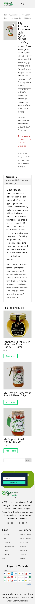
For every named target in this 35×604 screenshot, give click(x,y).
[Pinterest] (23, 523)
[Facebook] (8, 523)
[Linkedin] (19, 523)
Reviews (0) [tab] (11, 183)
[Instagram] (16, 523)
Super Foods (15, 15)
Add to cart (11, 450)
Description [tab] (11, 177)
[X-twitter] (27, 523)
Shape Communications (17, 600)
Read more (10, 356)
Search (28, 460)
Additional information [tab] (17, 180)
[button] (13, 25)
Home (6, 15)
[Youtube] (12, 523)
